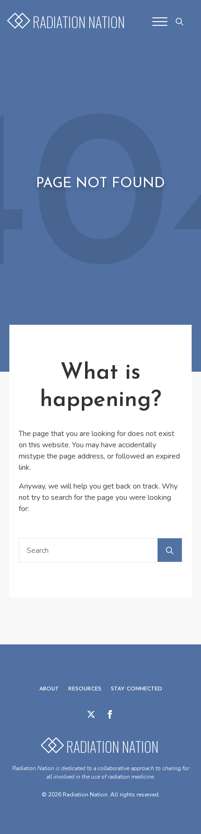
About (49, 689)
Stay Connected (136, 689)
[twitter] (91, 714)
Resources (84, 689)
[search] (170, 550)
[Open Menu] (159, 21)
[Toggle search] (179, 21)
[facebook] (109, 714)
